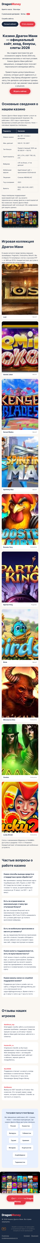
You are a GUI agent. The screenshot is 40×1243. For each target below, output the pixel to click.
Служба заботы (8, 19)
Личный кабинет (10, 24)
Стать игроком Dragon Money (22, 1200)
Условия (27, 1236)
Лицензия (34, 1236)
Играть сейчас (20, 91)
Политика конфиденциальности (10, 1237)
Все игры (16, 9)
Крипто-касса (7, 9)
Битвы (25, 14)
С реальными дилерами (11, 14)
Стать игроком (27, 24)
